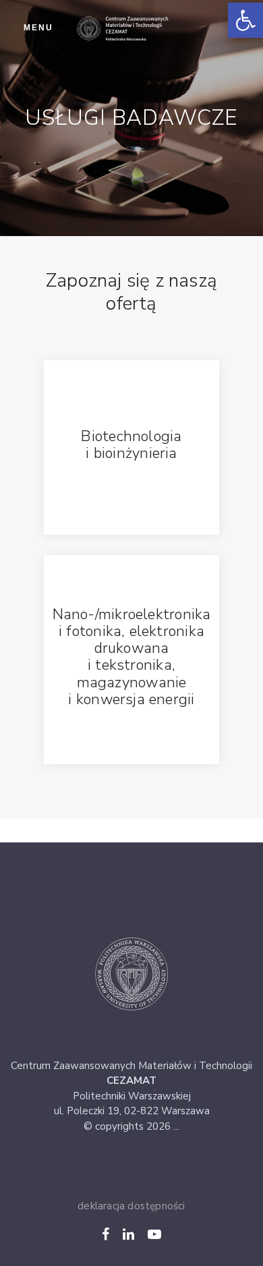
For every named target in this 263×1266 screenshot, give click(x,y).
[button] (245, 20)
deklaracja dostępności (131, 1206)
